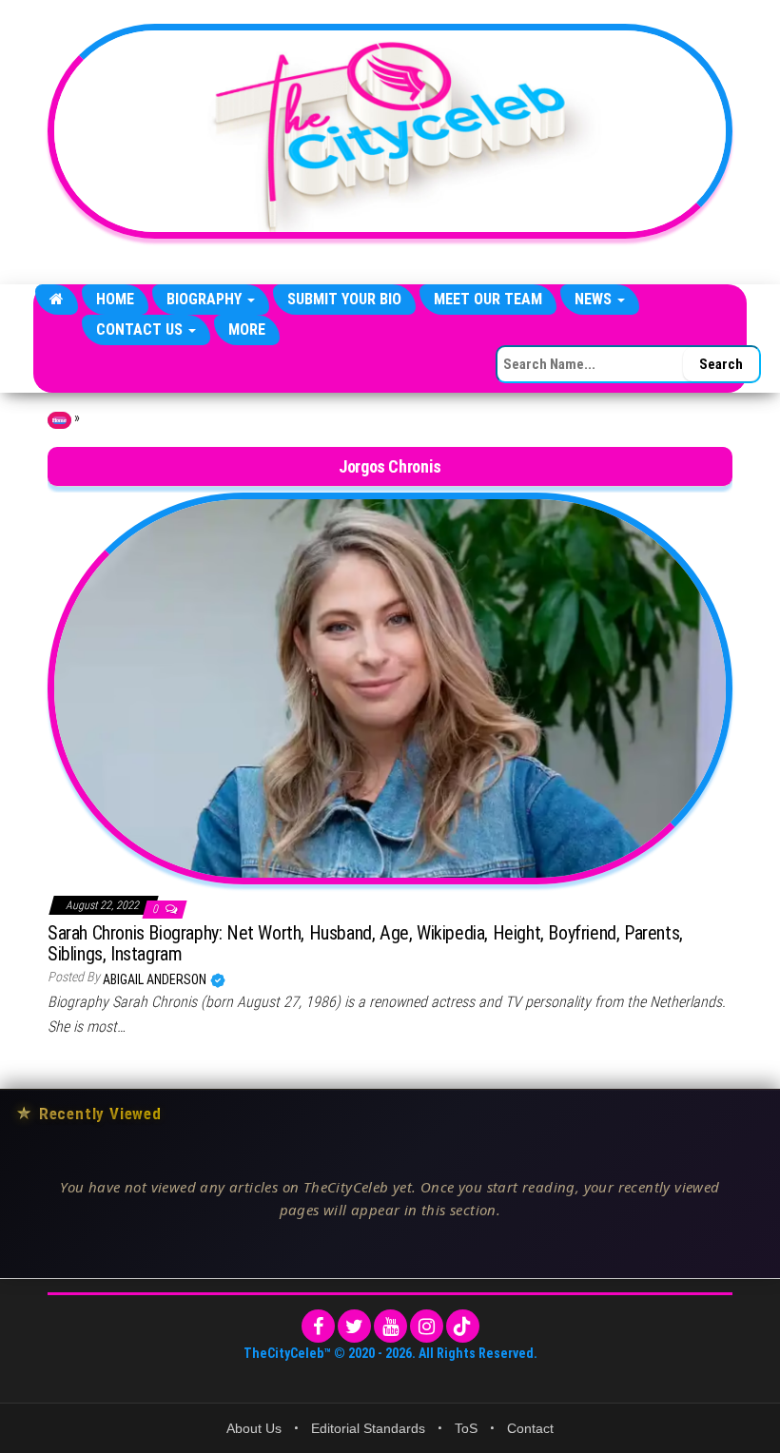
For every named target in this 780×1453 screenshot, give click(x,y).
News (595, 299)
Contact (530, 1428)
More (246, 329)
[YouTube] (390, 1326)
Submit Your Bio (344, 299)
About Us (254, 1428)
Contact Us (141, 329)
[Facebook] (318, 1326)
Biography (205, 299)
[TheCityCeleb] (56, 299)
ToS (466, 1428)
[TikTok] (462, 1326)
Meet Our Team (488, 299)
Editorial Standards (368, 1428)
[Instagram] (426, 1326)
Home (115, 299)
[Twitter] (354, 1326)
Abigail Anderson (156, 979)
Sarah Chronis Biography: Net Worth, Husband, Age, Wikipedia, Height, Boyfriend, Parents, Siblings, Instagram (365, 943)
